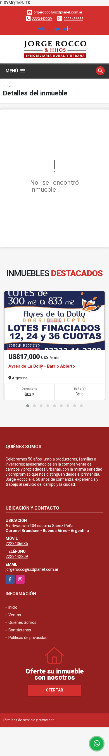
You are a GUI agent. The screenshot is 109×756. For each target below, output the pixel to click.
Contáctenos (19, 630)
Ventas (14, 615)
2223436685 (73, 19)
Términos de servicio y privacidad (28, 720)
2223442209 (42, 19)
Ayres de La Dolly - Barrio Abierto (41, 366)
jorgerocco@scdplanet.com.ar (32, 569)
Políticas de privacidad (28, 637)
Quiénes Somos (22, 622)
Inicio (7, 86)
